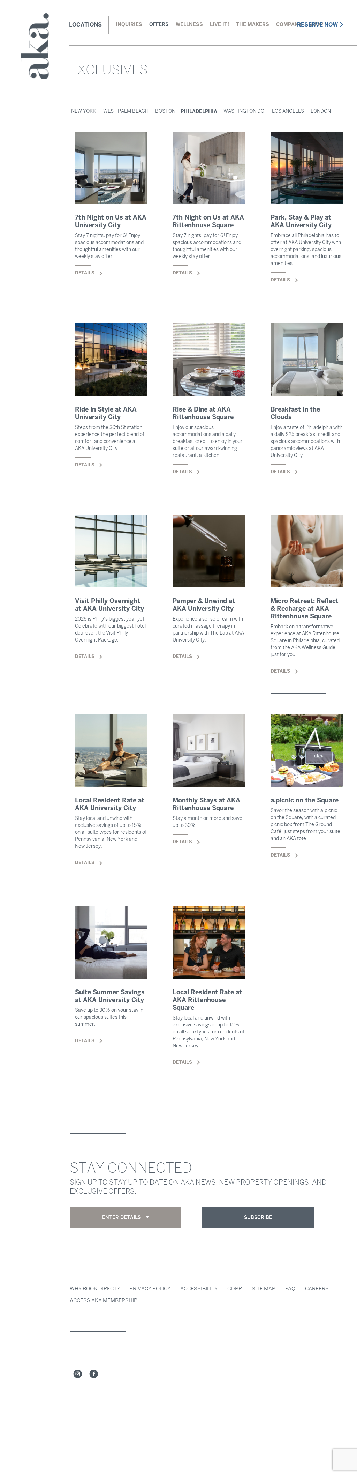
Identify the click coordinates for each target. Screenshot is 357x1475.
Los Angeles (288, 111)
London (321, 111)
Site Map (263, 1288)
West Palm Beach (126, 111)
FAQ (290, 1288)
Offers (159, 24)
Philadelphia (199, 111)
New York (83, 111)
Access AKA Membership (103, 1300)
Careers (317, 1288)
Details (111, 213)
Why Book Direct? (95, 1288)
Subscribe (258, 1217)
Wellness (189, 24)
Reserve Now (317, 24)
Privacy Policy (149, 1288)
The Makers (252, 24)
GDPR (234, 1288)
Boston (165, 111)
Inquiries (129, 24)
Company (289, 24)
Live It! (219, 24)
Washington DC (243, 111)
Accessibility (199, 1288)
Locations (85, 24)
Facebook (93, 1374)
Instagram (77, 1374)
